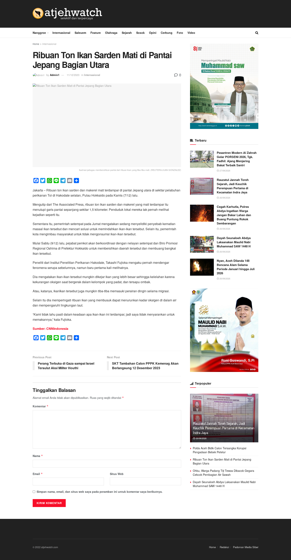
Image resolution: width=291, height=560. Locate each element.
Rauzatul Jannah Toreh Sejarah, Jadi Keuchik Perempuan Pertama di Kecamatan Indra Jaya (233, 186)
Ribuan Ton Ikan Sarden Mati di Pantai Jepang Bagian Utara (222, 461)
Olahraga (111, 33)
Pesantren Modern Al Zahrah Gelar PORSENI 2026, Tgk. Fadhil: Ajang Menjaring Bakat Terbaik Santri (237, 158)
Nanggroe (39, 33)
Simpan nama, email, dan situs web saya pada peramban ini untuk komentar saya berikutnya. (100, 492)
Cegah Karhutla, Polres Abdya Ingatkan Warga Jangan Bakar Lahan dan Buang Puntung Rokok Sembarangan (234, 214)
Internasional (61, 33)
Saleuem (80, 33)
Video (191, 33)
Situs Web (117, 474)
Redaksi (224, 547)
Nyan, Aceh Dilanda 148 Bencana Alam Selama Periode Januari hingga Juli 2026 (236, 266)
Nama (38, 456)
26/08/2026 (224, 197)
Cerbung (166, 33)
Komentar (40, 406)
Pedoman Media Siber (245, 547)
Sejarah (127, 33)
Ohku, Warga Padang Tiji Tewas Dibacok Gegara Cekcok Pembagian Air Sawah (223, 473)
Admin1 (54, 75)
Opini (152, 33)
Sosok (140, 33)
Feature (95, 33)
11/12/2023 (73, 75)
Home (36, 43)
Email (38, 474)
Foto (180, 33)
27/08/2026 (224, 170)
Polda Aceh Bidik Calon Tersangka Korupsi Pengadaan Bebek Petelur (219, 450)
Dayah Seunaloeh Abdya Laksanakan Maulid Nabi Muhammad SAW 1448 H (234, 242)
